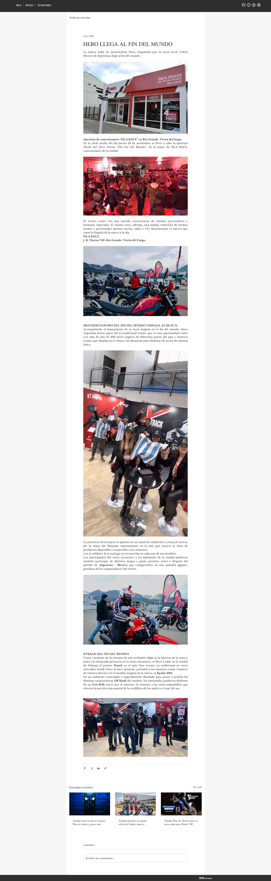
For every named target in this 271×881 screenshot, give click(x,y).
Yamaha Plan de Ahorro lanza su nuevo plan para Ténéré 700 (181, 822)
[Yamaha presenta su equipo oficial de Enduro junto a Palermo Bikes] (135, 803)
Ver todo (197, 787)
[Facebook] (243, 5)
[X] (259, 5)
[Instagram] (254, 5)
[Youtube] (249, 5)
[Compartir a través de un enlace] (105, 768)
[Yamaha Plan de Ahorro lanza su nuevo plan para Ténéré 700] (181, 803)
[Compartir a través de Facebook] (84, 768)
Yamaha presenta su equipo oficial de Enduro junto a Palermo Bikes (133, 822)
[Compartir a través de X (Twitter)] (91, 768)
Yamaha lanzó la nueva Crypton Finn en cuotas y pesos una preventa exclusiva (89, 822)
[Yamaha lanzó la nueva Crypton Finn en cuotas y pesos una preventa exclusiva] (89, 803)
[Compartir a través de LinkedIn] (98, 768)
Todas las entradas (79, 17)
